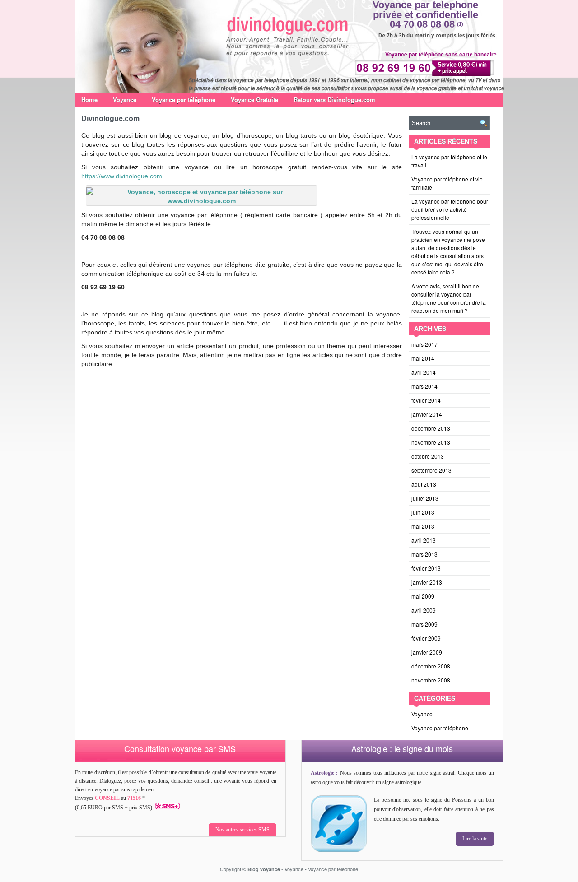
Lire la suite (474, 839)
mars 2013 (424, 554)
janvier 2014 (426, 414)
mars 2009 (424, 624)
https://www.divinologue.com (121, 176)
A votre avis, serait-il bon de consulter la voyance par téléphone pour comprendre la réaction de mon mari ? (448, 298)
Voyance (124, 99)
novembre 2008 (430, 680)
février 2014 (426, 400)
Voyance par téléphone (183, 99)
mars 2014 (424, 386)
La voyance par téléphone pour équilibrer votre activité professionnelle (449, 209)
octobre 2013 (427, 456)
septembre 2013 (431, 470)
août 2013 (423, 484)
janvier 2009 (426, 652)
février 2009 (426, 638)
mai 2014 (422, 358)
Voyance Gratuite (254, 99)
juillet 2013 (424, 498)
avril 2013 (423, 540)
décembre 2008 (430, 666)
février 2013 (426, 568)
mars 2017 (424, 344)
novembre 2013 (430, 442)
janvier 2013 (426, 582)
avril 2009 (423, 610)
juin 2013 (422, 512)
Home (89, 99)
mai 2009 (422, 596)
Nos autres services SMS (242, 829)
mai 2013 (422, 526)
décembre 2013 (430, 428)
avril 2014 (423, 372)
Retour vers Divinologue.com (334, 99)
